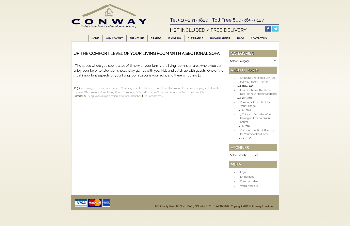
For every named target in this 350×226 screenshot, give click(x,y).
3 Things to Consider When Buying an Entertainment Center (256, 118)
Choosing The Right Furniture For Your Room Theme (257, 79)
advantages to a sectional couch (100, 88)
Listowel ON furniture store (90, 92)
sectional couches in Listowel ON (184, 92)
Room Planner (220, 38)
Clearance (195, 38)
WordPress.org (249, 185)
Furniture (137, 38)
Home (95, 38)
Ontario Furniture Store (149, 92)
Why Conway (114, 38)
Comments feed (249, 181)
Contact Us (259, 38)
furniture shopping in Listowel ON (202, 88)
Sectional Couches (130, 96)
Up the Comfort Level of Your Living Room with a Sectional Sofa (147, 53)
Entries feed (247, 176)
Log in (244, 172)
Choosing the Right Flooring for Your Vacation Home (257, 132)
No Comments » (153, 96)
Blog (240, 38)
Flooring (174, 38)
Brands (156, 38)
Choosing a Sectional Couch (137, 88)
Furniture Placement (168, 88)
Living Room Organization (102, 96)
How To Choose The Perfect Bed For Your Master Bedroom (258, 92)
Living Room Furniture (120, 92)
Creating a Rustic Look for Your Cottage (255, 104)
